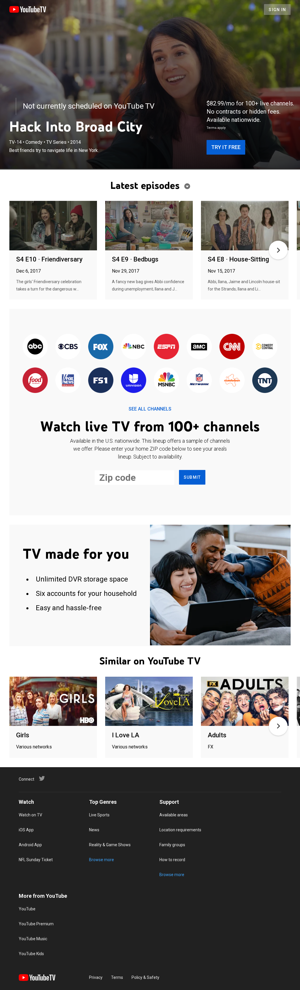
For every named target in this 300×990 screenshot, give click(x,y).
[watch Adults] (245, 702)
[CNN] (232, 347)
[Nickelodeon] (232, 380)
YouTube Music (33, 938)
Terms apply (216, 128)
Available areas (173, 815)
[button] (278, 250)
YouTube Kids (31, 953)
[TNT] (264, 380)
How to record (172, 859)
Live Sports (99, 815)
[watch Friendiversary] (53, 226)
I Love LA (125, 735)
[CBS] (68, 347)
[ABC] (35, 347)
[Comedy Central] (264, 347)
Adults (217, 735)
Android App (30, 844)
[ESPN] (166, 347)
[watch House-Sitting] (245, 226)
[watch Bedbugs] (149, 226)
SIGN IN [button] (277, 9)
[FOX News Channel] (68, 380)
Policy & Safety (145, 977)
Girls (22, 735)
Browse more (101, 859)
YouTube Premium (36, 923)
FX (210, 747)
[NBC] (133, 347)
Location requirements (180, 829)
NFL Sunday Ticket (36, 859)
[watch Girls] (53, 702)
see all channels (150, 409)
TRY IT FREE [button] (226, 147)
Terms (117, 977)
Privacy (96, 977)
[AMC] (199, 347)
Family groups (172, 844)
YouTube (27, 909)
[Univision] (133, 380)
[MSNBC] (166, 380)
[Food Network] (35, 380)
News (94, 829)
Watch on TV (30, 815)
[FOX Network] (100, 347)
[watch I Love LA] (149, 702)
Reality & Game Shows (110, 844)
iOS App (26, 829)
